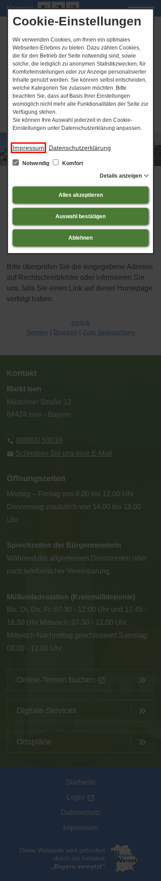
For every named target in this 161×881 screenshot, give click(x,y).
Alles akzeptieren (81, 195)
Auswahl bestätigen (80, 216)
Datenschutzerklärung (80, 147)
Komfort (72, 163)
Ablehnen (80, 238)
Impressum (28, 147)
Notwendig (36, 163)
